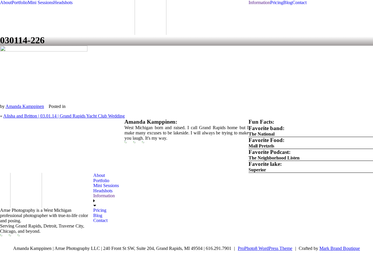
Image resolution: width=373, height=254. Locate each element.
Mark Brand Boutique (339, 248)
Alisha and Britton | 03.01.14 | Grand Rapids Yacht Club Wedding (64, 115)
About (6, 2)
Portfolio (20, 2)
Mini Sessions (40, 2)
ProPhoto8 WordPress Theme (265, 248)
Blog (287, 2)
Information (259, 2)
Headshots (63, 2)
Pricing (276, 2)
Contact (299, 2)
